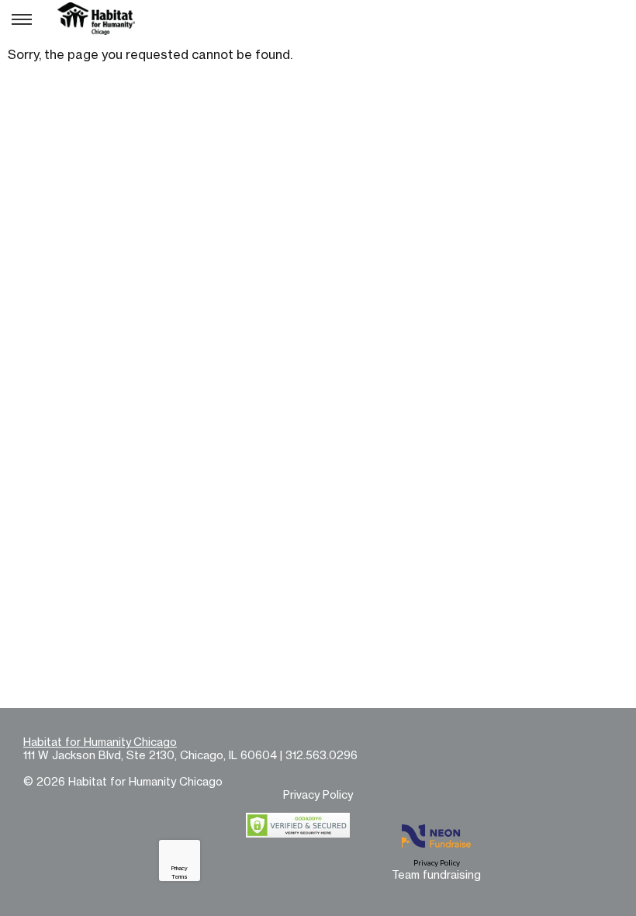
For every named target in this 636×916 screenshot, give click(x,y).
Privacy (179, 868)
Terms (179, 876)
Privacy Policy (318, 794)
